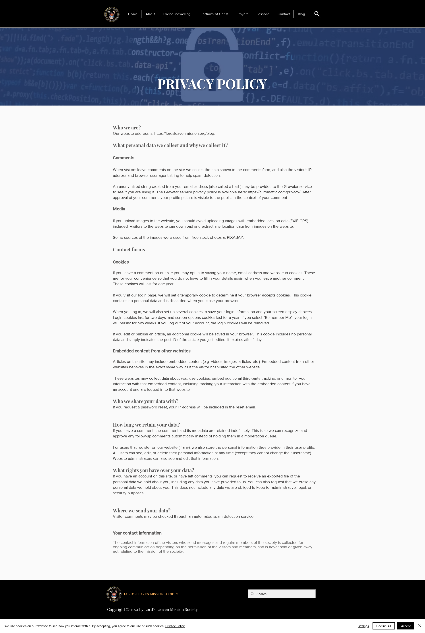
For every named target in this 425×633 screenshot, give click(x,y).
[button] (151, 14)
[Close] (419, 625)
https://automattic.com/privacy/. (274, 192)
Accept (406, 626)
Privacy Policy (175, 626)
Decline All (383, 626)
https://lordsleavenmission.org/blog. (184, 133)
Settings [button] (363, 626)
